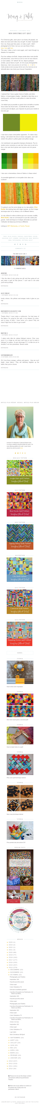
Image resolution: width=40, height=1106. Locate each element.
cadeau (20, 236)
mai (12, 1048)
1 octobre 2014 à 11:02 (9, 313)
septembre (15, 1037)
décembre (15, 969)
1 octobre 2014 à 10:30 (9, 295)
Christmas (28, 236)
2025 (11, 942)
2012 (11, 1063)
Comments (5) (20, 248)
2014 (11, 967)
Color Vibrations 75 (16, 1015)
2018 (11, 957)
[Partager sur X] (15, 244)
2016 (11, 962)
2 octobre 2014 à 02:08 (10, 357)
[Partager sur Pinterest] (20, 244)
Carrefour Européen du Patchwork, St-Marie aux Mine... (21, 992)
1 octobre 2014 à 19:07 (9, 335)
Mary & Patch (11, 1102)
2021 (11, 950)
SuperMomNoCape (7, 355)
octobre (14, 974)
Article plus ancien (31, 402)
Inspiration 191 (14, 1024)
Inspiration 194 (14, 979)
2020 (11, 952)
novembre (15, 972)
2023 (11, 945)
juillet (13, 1042)
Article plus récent (8, 402)
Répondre (4, 286)
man (30, 238)
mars (12, 1053)
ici (28, 65)
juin (12, 1045)
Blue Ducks (5, 218)
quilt (31, 240)
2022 (11, 947)
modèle (36, 238)
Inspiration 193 (14, 996)
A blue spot (13, 984)
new (10, 240)
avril (13, 1050)
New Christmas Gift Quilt (17, 1034)
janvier (14, 1058)
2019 (11, 955)
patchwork (17, 240)
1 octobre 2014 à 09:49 (9, 275)
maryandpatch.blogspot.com (11, 311)
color (35, 236)
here (2, 48)
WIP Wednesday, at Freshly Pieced (18, 226)
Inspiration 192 (14, 1010)
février (14, 1055)
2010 (11, 1068)
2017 (11, 960)
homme (15, 238)
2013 (11, 1061)
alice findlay (5, 293)
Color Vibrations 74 (16, 1029)
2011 (11, 1066)
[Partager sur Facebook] (17, 244)
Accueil (20, 402)
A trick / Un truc (14, 1022)
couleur (5, 238)
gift (10, 238)
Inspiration (23, 238)
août (12, 1040)
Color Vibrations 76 (16, 987)
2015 (11, 965)
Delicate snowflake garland (18, 989)
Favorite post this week (17, 982)
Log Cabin (13, 1032)
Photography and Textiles (17, 977)
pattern (25, 240)
